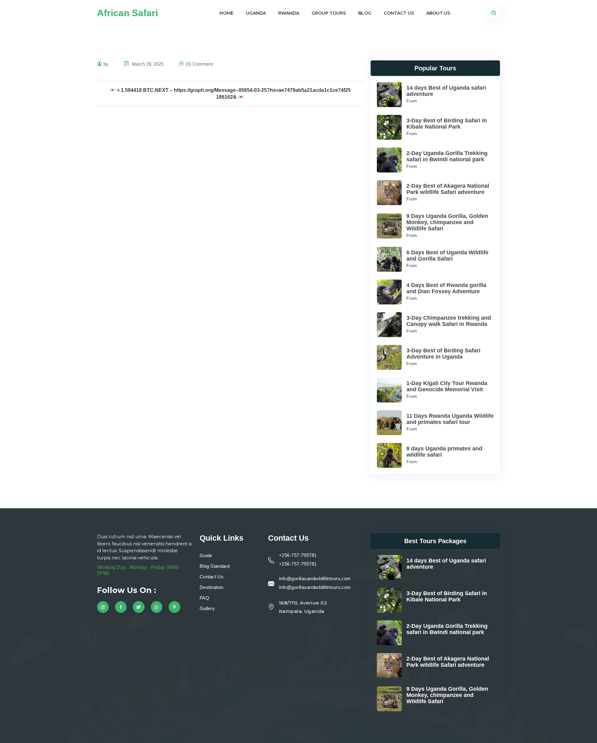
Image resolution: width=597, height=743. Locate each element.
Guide (206, 555)
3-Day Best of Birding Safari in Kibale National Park (446, 123)
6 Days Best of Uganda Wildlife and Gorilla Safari (447, 255)
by (106, 64)
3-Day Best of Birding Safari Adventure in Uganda (443, 353)
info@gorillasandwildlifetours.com (315, 578)
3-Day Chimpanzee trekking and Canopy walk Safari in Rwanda (448, 321)
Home (227, 13)
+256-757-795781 (298, 555)
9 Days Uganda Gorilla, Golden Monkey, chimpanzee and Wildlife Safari (447, 222)
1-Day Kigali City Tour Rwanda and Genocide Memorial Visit (446, 386)
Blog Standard (214, 566)
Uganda (256, 13)
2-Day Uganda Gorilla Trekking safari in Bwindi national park (447, 156)
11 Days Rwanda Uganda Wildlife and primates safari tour (450, 419)
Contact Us (399, 13)
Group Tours (329, 13)
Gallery (207, 608)
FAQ (204, 597)
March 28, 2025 (147, 64)
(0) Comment (199, 64)
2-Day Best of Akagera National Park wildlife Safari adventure (447, 189)
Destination (211, 587)
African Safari (127, 13)
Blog (364, 13)
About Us (438, 13)
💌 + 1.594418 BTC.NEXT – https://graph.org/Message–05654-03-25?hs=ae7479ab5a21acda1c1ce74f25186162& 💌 (230, 93)
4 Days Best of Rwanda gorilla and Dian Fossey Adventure (446, 288)
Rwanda (288, 13)
